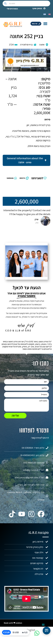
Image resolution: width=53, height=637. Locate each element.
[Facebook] (41, 514)
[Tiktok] (12, 514)
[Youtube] (21, 514)
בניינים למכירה (26, 44)
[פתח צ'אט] (46, 630)
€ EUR (6, 632)
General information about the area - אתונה (25, 160)
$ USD (16, 632)
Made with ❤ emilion (13, 623)
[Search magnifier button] (5, 3)
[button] (45, 23)
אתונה (42, 44)
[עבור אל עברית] (44, 14)
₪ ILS (24, 632)
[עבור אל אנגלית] (49, 14)
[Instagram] (31, 514)
